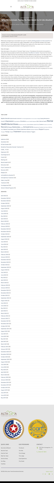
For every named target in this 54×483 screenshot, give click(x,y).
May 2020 (3, 369)
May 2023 (3, 277)
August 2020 (4, 362)
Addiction (23, 17)
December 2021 (5, 321)
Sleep (2, 129)
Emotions (23, 121)
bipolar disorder (5, 118)
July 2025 (3, 211)
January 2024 (4, 257)
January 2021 (4, 349)
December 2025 (5, 198)
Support (41, 129)
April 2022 (3, 310)
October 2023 (4, 264)
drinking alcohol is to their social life (41, 40)
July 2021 (3, 333)
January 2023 (4, 287)
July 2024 (3, 241)
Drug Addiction (17, 121)
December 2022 (5, 290)
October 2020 (4, 357)
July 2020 (3, 364)
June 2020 (3, 367)
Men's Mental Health (42, 121)
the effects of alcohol (33, 52)
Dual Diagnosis (4, 154)
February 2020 (4, 377)
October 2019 (4, 387)
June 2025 (3, 213)
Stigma (15, 129)
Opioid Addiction (30, 124)
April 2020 (3, 372)
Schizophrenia (28, 127)
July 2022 (3, 303)
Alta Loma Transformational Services (34, 24)
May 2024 (3, 246)
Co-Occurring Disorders (26, 118)
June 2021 (3, 336)
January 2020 (4, 380)
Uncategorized (29, 17)
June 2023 (3, 275)
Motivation (25, 124)
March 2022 (4, 313)
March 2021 (4, 344)
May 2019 (3, 397)
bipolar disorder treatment (15, 118)
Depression (10, 121)
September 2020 (5, 359)
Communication (34, 118)
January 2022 (4, 318)
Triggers (33, 131)
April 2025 (3, 218)
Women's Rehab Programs (7, 188)
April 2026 (3, 195)
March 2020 (4, 374)
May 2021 (3, 339)
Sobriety (5, 129)
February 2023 (4, 285)
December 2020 (5, 351)
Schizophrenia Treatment (38, 127)
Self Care (50, 127)
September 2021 (5, 328)
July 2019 (3, 392)
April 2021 (3, 341)
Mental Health (4, 162)
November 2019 (5, 385)
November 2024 (5, 231)
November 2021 (5, 323)
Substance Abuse (25, 129)
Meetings (3, 159)
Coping (38, 118)
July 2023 (3, 272)
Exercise (27, 121)
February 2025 (4, 223)
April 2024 (3, 249)
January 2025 (4, 226)
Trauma (11, 131)
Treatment (17, 132)
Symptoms (46, 129)
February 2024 (4, 254)
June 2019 (3, 395)
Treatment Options (26, 131)
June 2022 (3, 305)
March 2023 (4, 282)
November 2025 (5, 200)
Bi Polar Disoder (5, 144)
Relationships (16, 127)
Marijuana (34, 121)
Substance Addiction (34, 129)
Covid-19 (3, 121)
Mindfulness (21, 124)
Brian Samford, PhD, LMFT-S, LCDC (19, 35)
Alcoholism (3, 142)
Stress (19, 129)
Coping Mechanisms (45, 118)
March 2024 (4, 252)
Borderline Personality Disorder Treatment (11, 147)
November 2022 (5, 293)
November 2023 (5, 262)
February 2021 (4, 346)
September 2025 (5, 206)
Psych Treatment (5, 167)
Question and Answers (48, 124)
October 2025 (4, 203)
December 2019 (5, 382)
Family (2, 157)
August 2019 (4, 390)
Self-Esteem (46, 127)
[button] (11, 6)
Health (30, 121)
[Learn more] (43, 474)
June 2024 (3, 244)
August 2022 (4, 300)
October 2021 (4, 326)
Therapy (7, 131)
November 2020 (5, 354)
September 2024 (5, 236)
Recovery (4, 127)
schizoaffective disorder (7, 175)
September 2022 (5, 298)
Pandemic (41, 124)
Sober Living (4, 180)
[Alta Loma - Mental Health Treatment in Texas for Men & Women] (27, 6)
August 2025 (4, 208)
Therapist (3, 131)
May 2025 (3, 216)
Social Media (10, 129)
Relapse (10, 127)
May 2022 (3, 308)
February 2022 (4, 316)
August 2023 (4, 269)
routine (21, 127)
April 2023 (3, 280)
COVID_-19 (3, 149)
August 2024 (4, 239)
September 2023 (5, 267)
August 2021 (4, 331)
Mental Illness (12, 124)
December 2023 (5, 259)
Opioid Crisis (36, 124)
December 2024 (5, 229)
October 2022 (4, 295)
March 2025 (4, 221)
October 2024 (4, 234)
